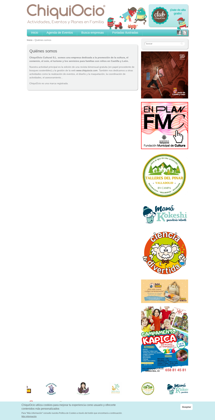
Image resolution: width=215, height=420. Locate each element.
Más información (29, 416)
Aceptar (186, 407)
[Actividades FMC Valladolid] (164, 147)
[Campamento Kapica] (164, 371)
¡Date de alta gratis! (178, 11)
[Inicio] (66, 14)
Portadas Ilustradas (125, 32)
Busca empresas (92, 32)
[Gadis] (164, 301)
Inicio (29, 40)
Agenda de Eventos (60, 32)
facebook (179, 32)
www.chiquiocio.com (87, 70)
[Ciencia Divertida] (164, 274)
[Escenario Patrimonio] (164, 96)
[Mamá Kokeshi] (164, 223)
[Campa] (164, 197)
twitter (184, 32)
